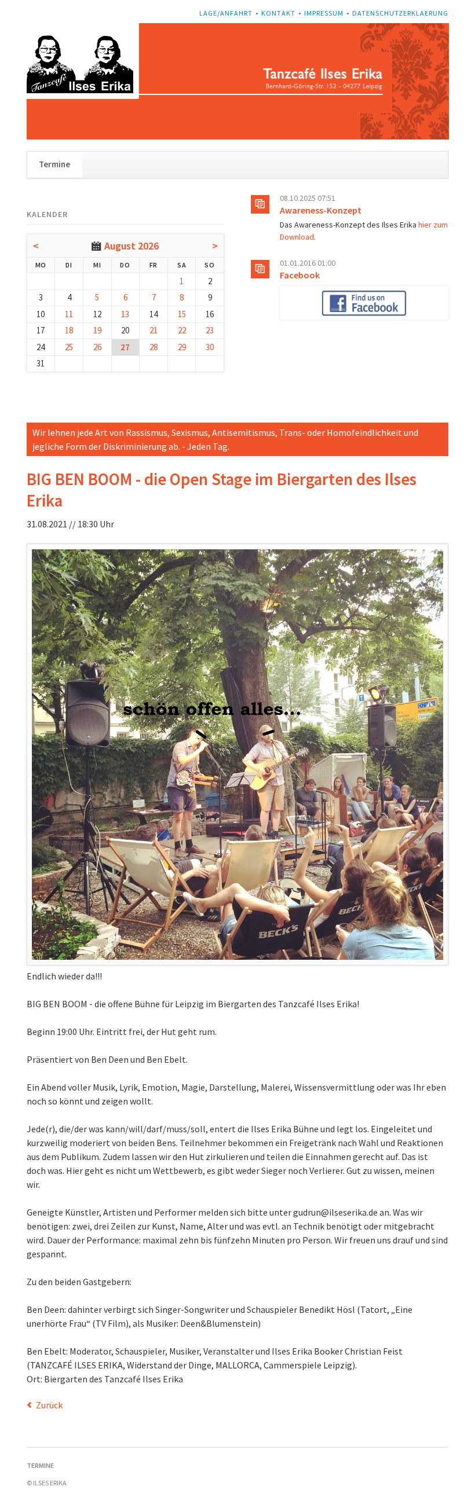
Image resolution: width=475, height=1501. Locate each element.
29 (182, 347)
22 (182, 330)
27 (125, 347)
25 (69, 347)
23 (210, 330)
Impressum (324, 13)
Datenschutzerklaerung (400, 13)
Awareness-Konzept (320, 210)
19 (97, 330)
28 (153, 347)
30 (210, 347)
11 (69, 314)
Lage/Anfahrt (226, 13)
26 (97, 347)
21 (153, 330)
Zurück (49, 1405)
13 (125, 314)
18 (69, 330)
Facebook (300, 275)
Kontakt (278, 13)
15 (182, 314)
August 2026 (131, 245)
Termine (54, 164)
